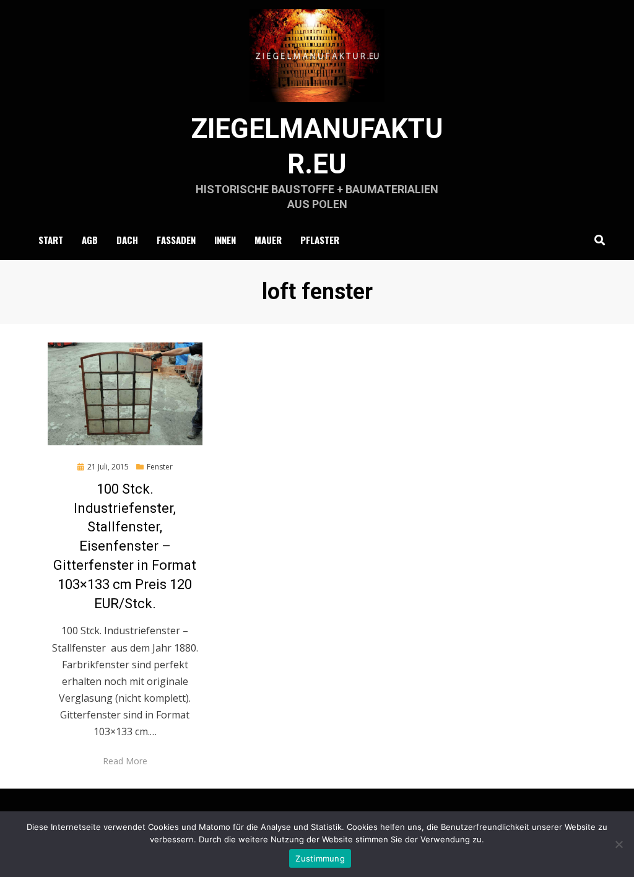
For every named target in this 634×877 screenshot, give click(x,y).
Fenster (160, 466)
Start (50, 240)
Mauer (268, 240)
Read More (125, 761)
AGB (90, 240)
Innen (225, 240)
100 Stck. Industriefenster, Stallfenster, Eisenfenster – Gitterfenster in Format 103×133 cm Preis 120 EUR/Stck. (124, 546)
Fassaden (176, 240)
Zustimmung (320, 858)
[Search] (596, 239)
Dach (127, 240)
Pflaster (319, 240)
